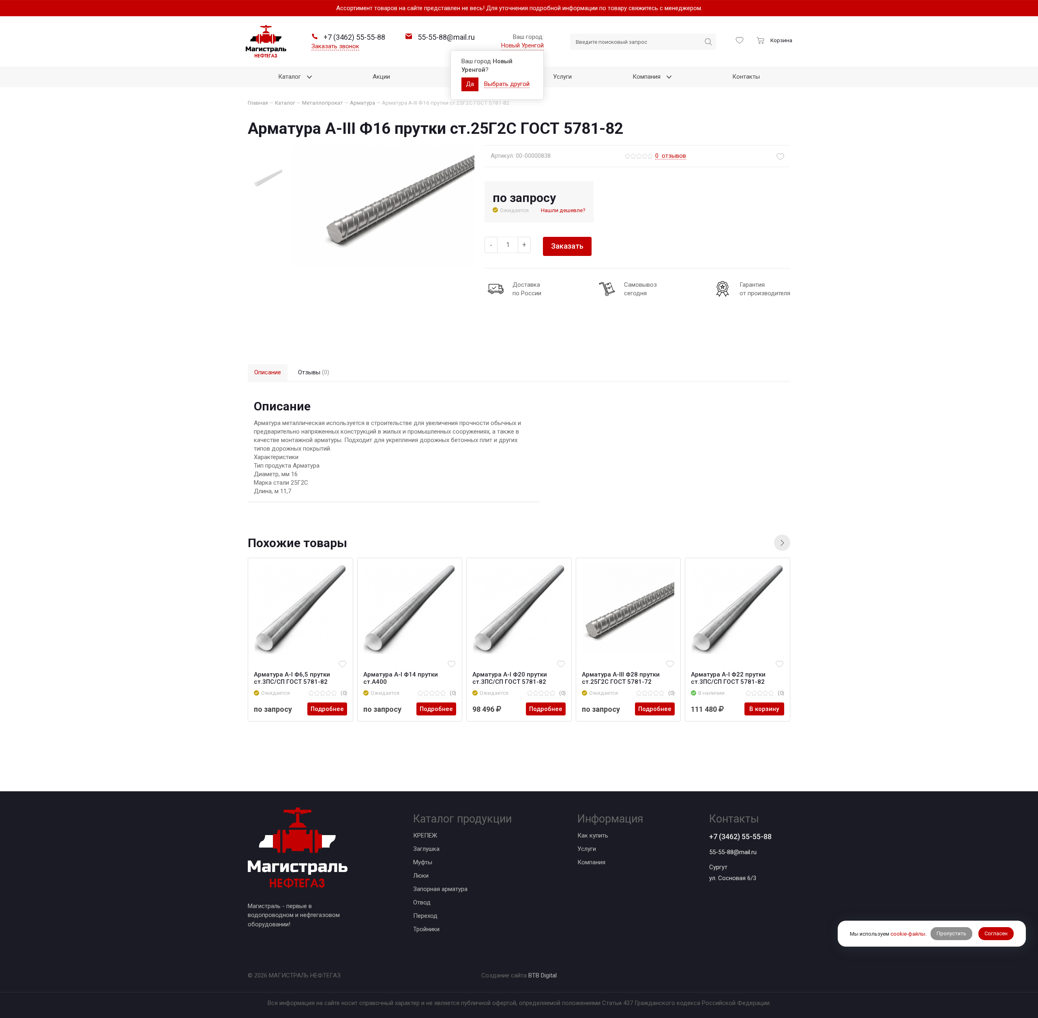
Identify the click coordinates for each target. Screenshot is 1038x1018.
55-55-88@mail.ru (733, 852)
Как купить (592, 835)
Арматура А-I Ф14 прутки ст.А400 (400, 678)
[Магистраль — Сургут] (266, 41)
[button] (782, 543)
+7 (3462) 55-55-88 (740, 836)
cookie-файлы (907, 934)
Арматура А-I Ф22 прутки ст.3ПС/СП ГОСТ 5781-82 (728, 678)
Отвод (422, 902)
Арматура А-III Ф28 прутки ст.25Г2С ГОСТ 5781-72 (621, 678)
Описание (267, 372)
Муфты (422, 862)
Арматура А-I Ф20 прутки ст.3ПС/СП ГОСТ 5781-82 (509, 678)
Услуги (586, 849)
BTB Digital (542, 975)
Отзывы (313, 372)
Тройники (426, 929)
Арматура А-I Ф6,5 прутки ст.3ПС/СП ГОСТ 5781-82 (292, 678)
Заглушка (426, 849)
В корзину (764, 709)
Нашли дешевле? (563, 210)
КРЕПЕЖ (425, 835)
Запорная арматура (440, 889)
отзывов (670, 156)
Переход (425, 915)
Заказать (567, 246)
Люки (421, 875)
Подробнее (327, 709)
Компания (591, 862)
